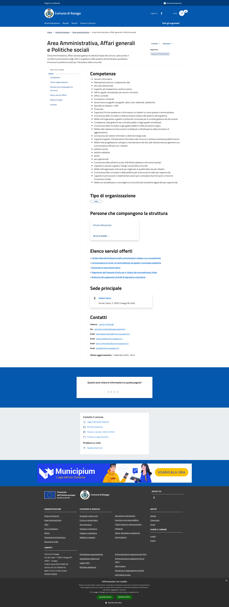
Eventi (153, 540)
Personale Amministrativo (54, 537)
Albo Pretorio (120, 566)
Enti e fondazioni (51, 528)
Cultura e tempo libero (89, 520)
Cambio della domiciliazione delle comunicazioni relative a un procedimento (126, 258)
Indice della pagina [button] (57, 70)
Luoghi (153, 536)
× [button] (226, 581)
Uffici (46, 524)
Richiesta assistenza (88, 567)
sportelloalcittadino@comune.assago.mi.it (113, 334)
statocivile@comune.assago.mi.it (109, 338)
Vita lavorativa (85, 524)
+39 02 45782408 (106, 324)
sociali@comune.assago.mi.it (107, 348)
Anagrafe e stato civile (89, 516)
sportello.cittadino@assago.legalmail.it (109, 329)
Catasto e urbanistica (88, 533)
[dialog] (114, 592)
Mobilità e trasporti (87, 537)
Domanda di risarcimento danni (106, 267)
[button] (114, 602)
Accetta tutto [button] (105, 597)
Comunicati (154, 520)
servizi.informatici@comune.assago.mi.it (112, 343)
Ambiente (119, 528)
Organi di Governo (51, 516)
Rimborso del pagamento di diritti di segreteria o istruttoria (118, 277)
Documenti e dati (51, 541)
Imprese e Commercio (88, 528)
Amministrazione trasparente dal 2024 (130, 554)
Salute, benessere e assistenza (127, 533)
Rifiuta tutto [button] (124, 597)
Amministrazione (62, 32)
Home (49, 32)
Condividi (154, 43)
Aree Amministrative (52, 520)
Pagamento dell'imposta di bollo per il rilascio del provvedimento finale (124, 272)
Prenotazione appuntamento (91, 554)
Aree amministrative (80, 32)
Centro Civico (105, 298)
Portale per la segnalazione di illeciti (129, 570)
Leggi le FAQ (85, 562)
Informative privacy (123, 574)
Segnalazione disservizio (89, 558)
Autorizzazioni (121, 537)
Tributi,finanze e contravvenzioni (128, 524)
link (137, 592)
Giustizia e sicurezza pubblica (127, 520)
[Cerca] (182, 13)
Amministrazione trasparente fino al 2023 (129, 560)
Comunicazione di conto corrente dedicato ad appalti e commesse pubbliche (126, 262)
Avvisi (152, 524)
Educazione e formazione (125, 515)
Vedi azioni (167, 43)
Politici (47, 533)
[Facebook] (160, 13)
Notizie (153, 516)
